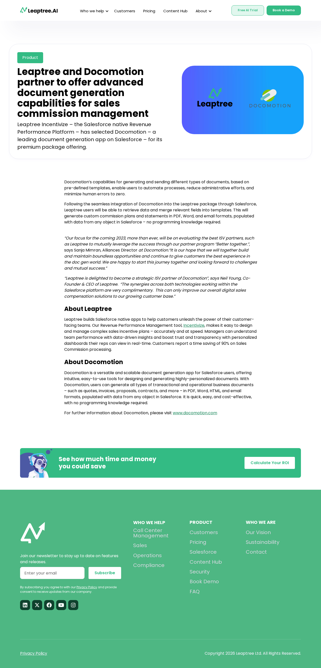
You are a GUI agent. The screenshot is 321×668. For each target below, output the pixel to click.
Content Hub (175, 11)
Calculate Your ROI (270, 463)
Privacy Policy (33, 653)
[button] (93, 11)
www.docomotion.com (195, 413)
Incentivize (193, 325)
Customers (124, 11)
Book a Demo (284, 10)
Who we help (149, 522)
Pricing (149, 11)
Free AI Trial (248, 10)
